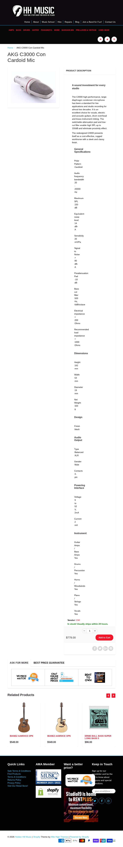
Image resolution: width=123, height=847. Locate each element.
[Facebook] (102, 801)
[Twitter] (95, 801)
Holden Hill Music (23, 837)
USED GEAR (104, 30)
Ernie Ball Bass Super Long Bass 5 (98, 737)
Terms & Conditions (17, 777)
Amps (11, 30)
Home (27, 22)
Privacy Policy (14, 783)
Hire (60, 22)
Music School (48, 22)
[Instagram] (108, 801)
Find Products (14, 774)
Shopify (36, 837)
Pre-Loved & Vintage (86, 30)
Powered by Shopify (79, 837)
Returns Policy (14, 780)
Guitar (35, 30)
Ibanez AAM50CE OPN (59, 736)
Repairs (68, 22)
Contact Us (110, 22)
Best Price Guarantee (49, 663)
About (36, 22)
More (57, 30)
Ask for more (19, 663)
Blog (77, 22)
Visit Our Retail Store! (18, 786)
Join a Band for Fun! (92, 22)
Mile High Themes (59, 837)
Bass (18, 30)
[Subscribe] (112, 791)
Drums (26, 30)
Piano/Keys (46, 30)
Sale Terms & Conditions (19, 771)
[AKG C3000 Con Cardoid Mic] (33, 87)
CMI (78, 620)
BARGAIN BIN (68, 30)
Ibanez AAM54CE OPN (21, 736)
